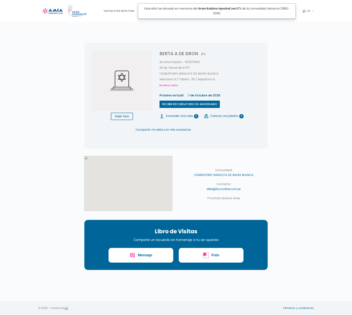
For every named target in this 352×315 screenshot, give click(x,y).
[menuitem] (306, 11)
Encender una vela (181, 116)
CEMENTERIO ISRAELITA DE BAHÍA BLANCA (223, 175)
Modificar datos (169, 85)
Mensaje (145, 255)
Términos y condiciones (298, 308)
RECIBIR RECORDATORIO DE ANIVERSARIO (189, 104)
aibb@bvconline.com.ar (224, 189)
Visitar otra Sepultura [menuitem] (119, 10)
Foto (215, 255)
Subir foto (122, 116)
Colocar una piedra (226, 116)
